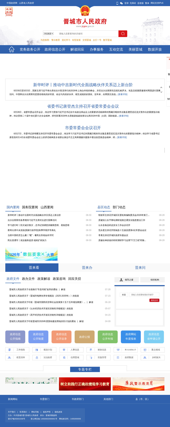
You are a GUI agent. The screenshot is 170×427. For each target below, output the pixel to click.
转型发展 (76, 40)
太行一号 (97, 40)
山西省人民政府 (26, 3)
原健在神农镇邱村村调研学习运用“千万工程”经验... (122, 240)
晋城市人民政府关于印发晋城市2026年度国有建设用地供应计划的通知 (42, 321)
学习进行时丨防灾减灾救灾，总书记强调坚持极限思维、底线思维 (38, 225)
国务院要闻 (30, 207)
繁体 (147, 3)
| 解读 (61, 289)
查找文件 (154, 300)
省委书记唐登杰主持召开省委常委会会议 (83, 106)
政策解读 (43, 278)
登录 (126, 3)
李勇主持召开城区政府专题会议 (113, 235)
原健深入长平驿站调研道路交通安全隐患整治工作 (121, 220)
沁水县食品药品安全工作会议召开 (114, 225)
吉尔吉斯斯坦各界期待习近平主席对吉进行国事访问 (32, 220)
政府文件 (13, 278)
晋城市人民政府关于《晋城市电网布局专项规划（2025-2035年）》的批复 (44, 296)
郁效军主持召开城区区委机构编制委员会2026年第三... (123, 215)
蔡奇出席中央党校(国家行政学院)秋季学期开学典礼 (32, 230)
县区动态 (103, 207)
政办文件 (28, 278)
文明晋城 (86, 40)
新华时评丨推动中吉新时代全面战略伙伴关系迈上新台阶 (83, 85)
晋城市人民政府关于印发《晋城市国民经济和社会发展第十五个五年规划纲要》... (47, 302)
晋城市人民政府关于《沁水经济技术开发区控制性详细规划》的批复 (41, 308)
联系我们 (23, 412)
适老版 (140, 3)
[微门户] (117, 3)
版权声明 (46, 412)
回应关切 (74, 278)
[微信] (121, 3)
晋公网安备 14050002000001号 (44, 419)
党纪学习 (66, 40)
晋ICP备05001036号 (16, 419)
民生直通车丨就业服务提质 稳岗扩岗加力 (27, 240)
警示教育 (55, 40)
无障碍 (133, 3)
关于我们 (11, 412)
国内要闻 (13, 207)
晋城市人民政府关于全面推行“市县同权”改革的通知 (33, 289)
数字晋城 (107, 40)
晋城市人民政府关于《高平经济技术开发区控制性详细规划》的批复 (41, 315)
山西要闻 (47, 207)
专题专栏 (85, 369)
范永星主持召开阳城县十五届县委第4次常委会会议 (122, 230)
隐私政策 (58, 412)
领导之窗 (129, 280)
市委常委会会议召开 (83, 128)
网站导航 (35, 412)
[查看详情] (122, 94)
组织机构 (155, 280)
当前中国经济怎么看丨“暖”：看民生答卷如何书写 (31, 235)
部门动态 (119, 207)
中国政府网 (12, 3)
